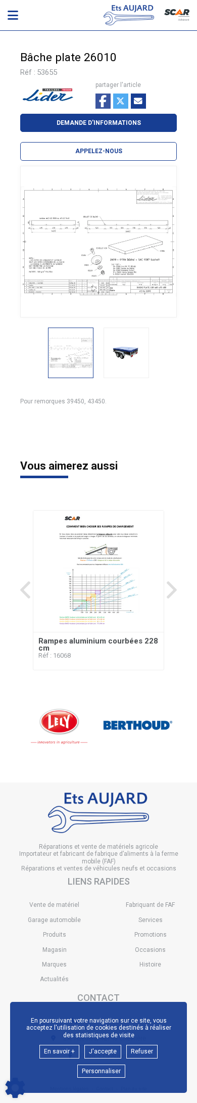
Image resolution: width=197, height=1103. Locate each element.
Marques (54, 964)
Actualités (54, 979)
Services (150, 920)
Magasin (54, 949)
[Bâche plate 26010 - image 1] (70, 353)
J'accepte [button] (103, 1051)
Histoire (150, 964)
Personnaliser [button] (101, 1071)
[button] (98, 151)
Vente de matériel (54, 904)
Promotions (150, 934)
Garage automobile (54, 920)
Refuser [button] (142, 1051)
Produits (54, 934)
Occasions (150, 949)
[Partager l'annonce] (138, 101)
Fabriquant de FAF (150, 904)
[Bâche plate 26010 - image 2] (126, 353)
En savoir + (59, 1051)
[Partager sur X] (120, 101)
